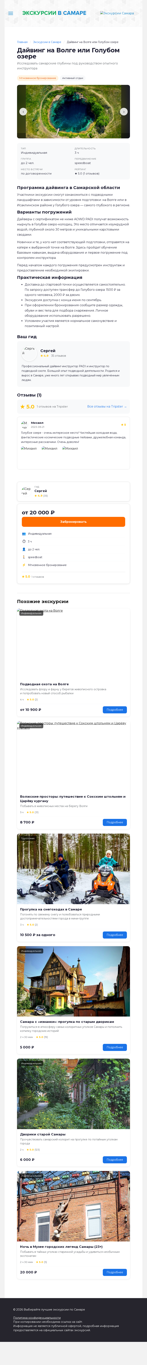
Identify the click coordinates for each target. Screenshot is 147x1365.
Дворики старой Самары (42, 1134)
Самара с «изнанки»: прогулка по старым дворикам (67, 1022)
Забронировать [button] (73, 522)
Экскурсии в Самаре (47, 42)
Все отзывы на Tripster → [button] (107, 406)
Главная (22, 42)
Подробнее (115, 709)
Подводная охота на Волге (44, 684)
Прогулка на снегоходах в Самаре (51, 909)
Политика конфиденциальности (37, 1318)
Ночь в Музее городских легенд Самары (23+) (61, 1247)
